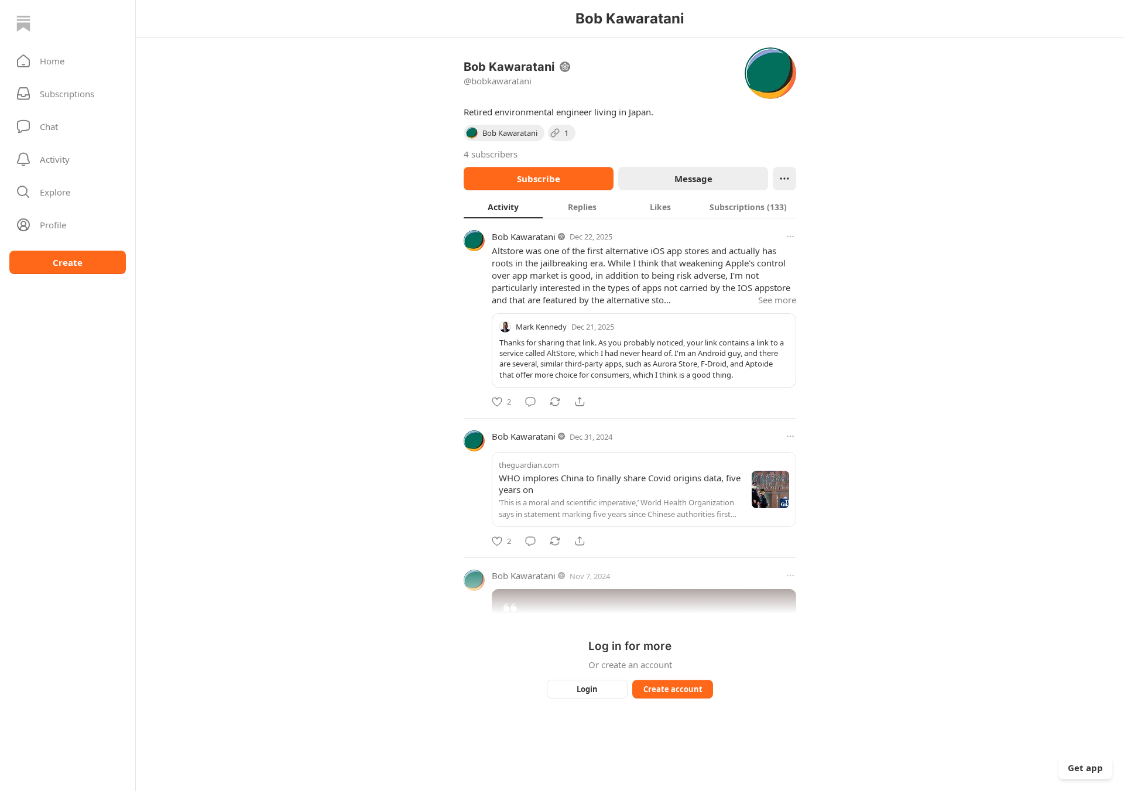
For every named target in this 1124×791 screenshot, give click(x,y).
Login (587, 689)
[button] (67, 61)
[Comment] (530, 401)
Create (68, 262)
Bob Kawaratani (524, 236)
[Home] (23, 23)
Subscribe (538, 178)
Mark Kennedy (541, 326)
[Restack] (555, 401)
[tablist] (630, 206)
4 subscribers (491, 154)
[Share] (580, 401)
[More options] (790, 236)
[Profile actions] (784, 178)
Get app (1085, 767)
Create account (672, 689)
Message (693, 178)
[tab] (503, 206)
